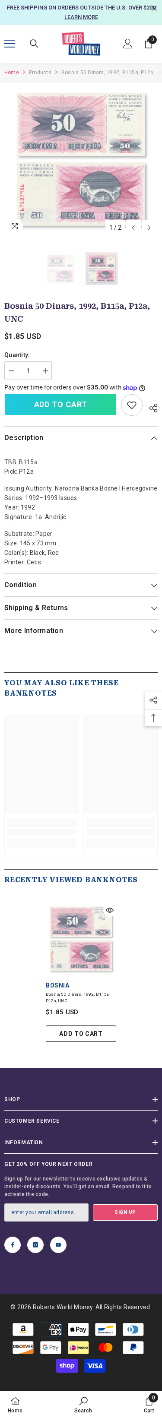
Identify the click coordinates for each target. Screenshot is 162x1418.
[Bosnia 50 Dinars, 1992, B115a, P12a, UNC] (81, 939)
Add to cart (60, 404)
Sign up (125, 1212)
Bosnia (57, 985)
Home (11, 73)
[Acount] (128, 43)
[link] (132, 405)
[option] (81, 12)
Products (40, 73)
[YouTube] (58, 1245)
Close (154, 8)
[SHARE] (150, 407)
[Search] (34, 43)
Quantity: (17, 354)
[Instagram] (35, 1245)
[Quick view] (109, 910)
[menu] (9, 43)
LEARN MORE (81, 17)
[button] (133, 227)
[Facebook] (12, 1245)
